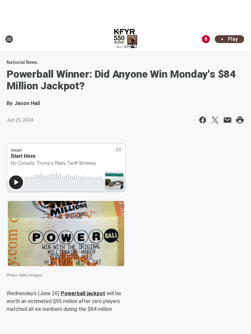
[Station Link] (125, 39)
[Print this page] (239, 120)
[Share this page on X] (215, 120)
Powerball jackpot (83, 293)
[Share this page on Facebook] (202, 120)
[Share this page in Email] (227, 120)
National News (22, 62)
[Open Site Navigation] (9, 39)
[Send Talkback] (206, 39)
